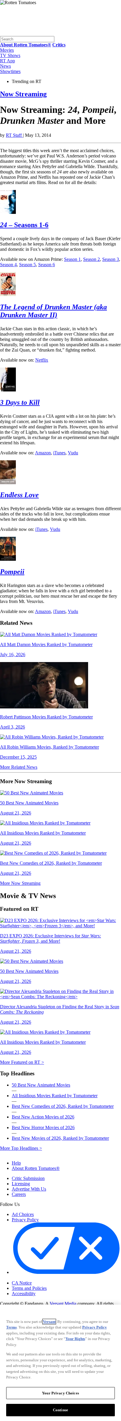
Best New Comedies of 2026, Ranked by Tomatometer (63, 1106)
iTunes (59, 452)
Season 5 (27, 264)
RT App (7, 60)
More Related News (18, 767)
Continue (60, 1410)
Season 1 (72, 259)
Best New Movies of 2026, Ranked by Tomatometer (60, 1138)
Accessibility (24, 1293)
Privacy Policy (25, 1219)
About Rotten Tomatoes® (36, 1168)
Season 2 (91, 259)
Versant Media (63, 1303)
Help (16, 1162)
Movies (7, 50)
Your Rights (75, 1339)
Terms (11, 1327)
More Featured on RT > (22, 1062)
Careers (19, 1194)
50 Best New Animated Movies (41, 1084)
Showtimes (10, 71)
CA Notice (22, 1282)
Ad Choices (23, 1214)
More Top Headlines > (21, 1148)
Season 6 (46, 264)
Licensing (21, 1183)
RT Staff (14, 135)
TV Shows (10, 55)
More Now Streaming (20, 883)
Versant (49, 1321)
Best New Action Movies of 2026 (43, 1116)
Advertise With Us (29, 1188)
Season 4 (8, 264)
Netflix (41, 359)
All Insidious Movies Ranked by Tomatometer (55, 1095)
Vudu (73, 452)
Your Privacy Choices (36, 1278)
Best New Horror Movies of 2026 (43, 1127)
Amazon (43, 452)
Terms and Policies (29, 1288)
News (5, 66)
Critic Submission (28, 1178)
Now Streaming (23, 94)
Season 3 (110, 259)
